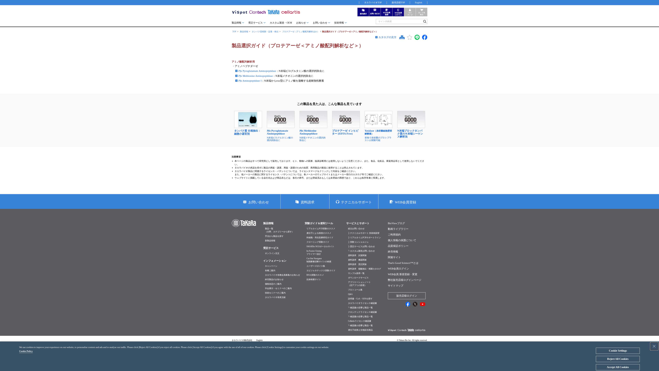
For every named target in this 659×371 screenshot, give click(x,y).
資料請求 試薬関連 (357, 255)
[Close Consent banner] (654, 346)
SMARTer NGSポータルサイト (320, 246)
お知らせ (301, 22)
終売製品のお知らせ (274, 279)
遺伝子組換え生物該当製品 (360, 330)
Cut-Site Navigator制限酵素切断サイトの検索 (319, 260)
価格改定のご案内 (273, 284)
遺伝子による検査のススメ (319, 233)
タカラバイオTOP (373, 2)
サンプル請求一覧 (356, 273)
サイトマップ (395, 285)
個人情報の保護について (402, 240)
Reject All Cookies (617, 358)
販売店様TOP (398, 2)
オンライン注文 (272, 253)
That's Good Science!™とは (403, 263)
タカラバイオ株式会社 (242, 340)
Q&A (350, 294)
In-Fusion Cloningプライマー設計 (314, 252)
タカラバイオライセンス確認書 (362, 303)
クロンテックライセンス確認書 (362, 312)
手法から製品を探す (274, 236)
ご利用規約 (394, 234)
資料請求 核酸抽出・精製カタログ (364, 269)
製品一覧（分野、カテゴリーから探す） (279, 230)
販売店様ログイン (406, 295)
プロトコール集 (355, 290)
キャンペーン (271, 266)
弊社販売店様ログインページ (404, 280)
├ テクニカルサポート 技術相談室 (363, 233)
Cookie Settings (618, 350)
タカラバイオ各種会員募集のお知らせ (282, 275)
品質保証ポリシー (398, 246)
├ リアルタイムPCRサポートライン (364, 237)
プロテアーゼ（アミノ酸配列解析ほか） (300, 31)
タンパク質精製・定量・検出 (265, 31)
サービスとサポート (357, 223)
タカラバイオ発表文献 (275, 297)
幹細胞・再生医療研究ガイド (320, 237)
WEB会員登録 (405, 202)
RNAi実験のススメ (315, 275)
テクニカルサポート (356, 202)
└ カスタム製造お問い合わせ (361, 251)
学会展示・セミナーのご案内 (278, 288)
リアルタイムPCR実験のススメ (321, 228)
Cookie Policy (26, 351)
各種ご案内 (270, 270)
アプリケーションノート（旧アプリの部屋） (359, 283)
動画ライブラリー (398, 229)
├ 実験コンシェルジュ (358, 242)
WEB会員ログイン (398, 268)
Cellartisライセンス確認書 (359, 321)
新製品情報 (270, 240)
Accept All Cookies (618, 367)
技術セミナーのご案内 (275, 293)
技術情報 (339, 22)
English (418, 2)
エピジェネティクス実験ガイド (321, 270)
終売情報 (393, 251)
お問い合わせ (320, 22)
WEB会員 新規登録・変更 (402, 274)
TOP (234, 31)
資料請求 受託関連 (357, 264)
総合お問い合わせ (356, 228)
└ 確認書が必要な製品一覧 (360, 307)
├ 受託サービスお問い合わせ (361, 246)
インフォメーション (274, 260)
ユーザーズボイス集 (316, 266)
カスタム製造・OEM (281, 22)
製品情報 (236, 22)
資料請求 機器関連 (357, 260)
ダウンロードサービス (358, 278)
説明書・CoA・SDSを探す (360, 298)
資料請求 (307, 202)
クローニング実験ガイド (318, 242)
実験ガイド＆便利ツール (319, 223)
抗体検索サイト (314, 279)
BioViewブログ (396, 223)
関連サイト (394, 257)
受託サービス (255, 22)
